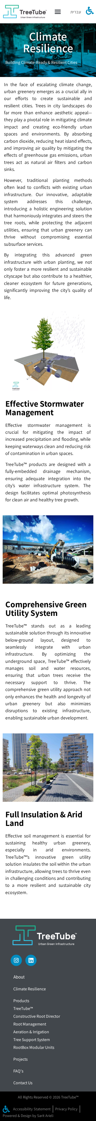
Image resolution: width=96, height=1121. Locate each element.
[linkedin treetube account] (31, 960)
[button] (58, 12)
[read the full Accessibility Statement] (90, 11)
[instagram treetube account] (16, 960)
